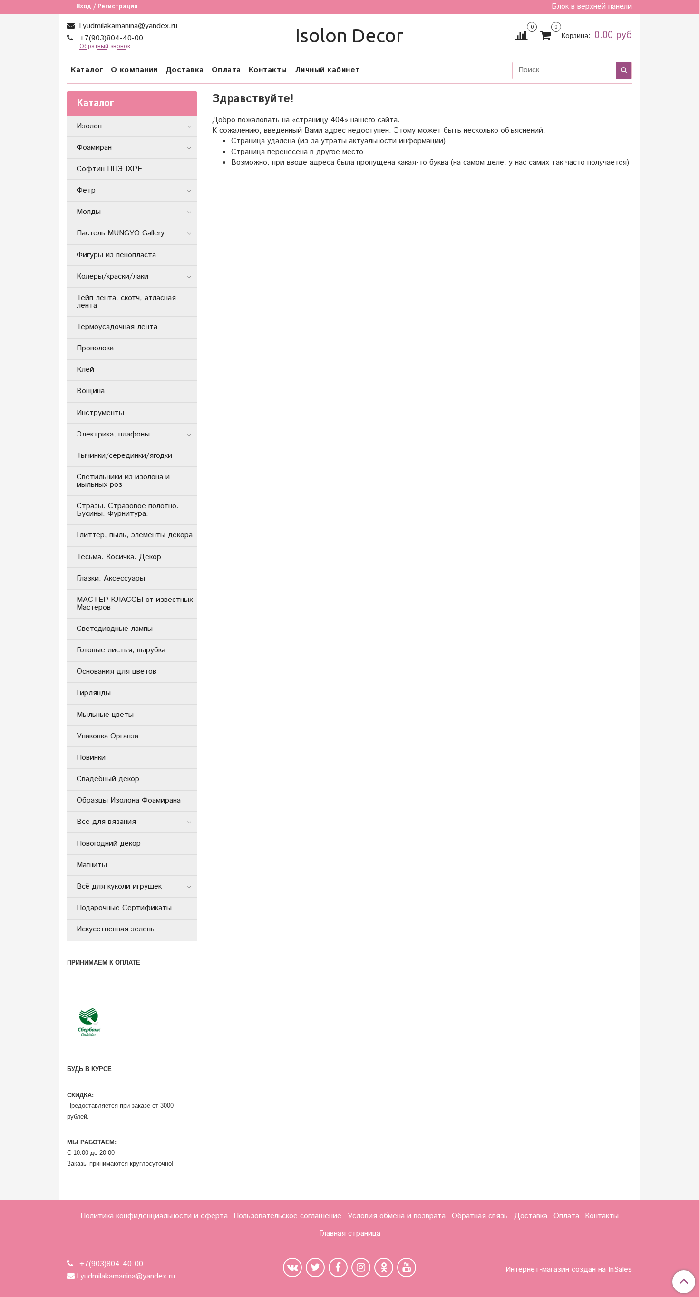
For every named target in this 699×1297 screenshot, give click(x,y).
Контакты (268, 70)
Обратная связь (480, 1215)
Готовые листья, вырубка (121, 650)
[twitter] (315, 1267)
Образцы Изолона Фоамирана (129, 800)
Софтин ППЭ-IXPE (109, 169)
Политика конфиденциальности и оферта (154, 1215)
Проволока (95, 348)
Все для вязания (106, 821)
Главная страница (349, 1233)
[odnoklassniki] (383, 1267)
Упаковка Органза (107, 736)
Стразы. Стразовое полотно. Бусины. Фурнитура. (128, 510)
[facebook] (338, 1267)
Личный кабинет (327, 70)
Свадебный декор (108, 779)
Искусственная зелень (116, 929)
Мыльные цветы (105, 714)
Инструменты (100, 412)
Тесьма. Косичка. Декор (119, 557)
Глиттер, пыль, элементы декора (135, 535)
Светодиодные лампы (115, 628)
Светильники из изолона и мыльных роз (123, 481)
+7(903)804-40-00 (110, 38)
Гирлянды (94, 692)
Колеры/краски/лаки (112, 276)
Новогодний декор (109, 843)
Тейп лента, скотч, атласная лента (126, 301)
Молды (89, 211)
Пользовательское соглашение (287, 1215)
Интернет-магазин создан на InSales (568, 1270)
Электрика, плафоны (113, 434)
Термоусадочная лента (117, 326)
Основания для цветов (116, 671)
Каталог (87, 70)
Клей (85, 369)
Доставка (184, 70)
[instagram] (360, 1267)
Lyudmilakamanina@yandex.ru (127, 25)
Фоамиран (94, 147)
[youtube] (406, 1267)
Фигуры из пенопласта (116, 255)
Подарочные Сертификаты (124, 907)
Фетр (86, 190)
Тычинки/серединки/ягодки (124, 455)
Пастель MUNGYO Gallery (121, 233)
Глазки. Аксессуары (111, 578)
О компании (134, 70)
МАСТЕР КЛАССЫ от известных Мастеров (135, 603)
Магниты (92, 865)
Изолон (89, 126)
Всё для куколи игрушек (119, 886)
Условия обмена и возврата (397, 1215)
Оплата (226, 70)
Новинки (91, 757)
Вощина (91, 391)
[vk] (292, 1267)
